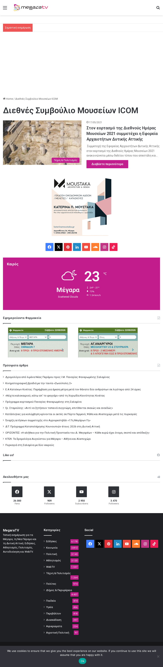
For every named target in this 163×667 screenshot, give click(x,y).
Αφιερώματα (54, 626)
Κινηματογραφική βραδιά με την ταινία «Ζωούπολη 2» (38, 383)
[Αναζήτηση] (158, 9)
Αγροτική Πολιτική (57, 632)
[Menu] (5, 9)
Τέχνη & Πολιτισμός (58, 573)
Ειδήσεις (51, 541)
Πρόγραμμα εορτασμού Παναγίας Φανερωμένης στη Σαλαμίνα (43, 401)
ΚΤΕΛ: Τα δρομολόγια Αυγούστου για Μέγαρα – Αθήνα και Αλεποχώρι (48, 438)
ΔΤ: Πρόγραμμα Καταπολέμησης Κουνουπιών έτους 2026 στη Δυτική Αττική (52, 426)
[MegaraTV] (32, 8)
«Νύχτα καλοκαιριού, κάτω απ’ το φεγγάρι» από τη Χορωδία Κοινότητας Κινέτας (55, 395)
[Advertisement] (81, 66)
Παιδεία (51, 600)
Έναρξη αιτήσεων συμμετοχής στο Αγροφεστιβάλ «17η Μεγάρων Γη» (47, 420)
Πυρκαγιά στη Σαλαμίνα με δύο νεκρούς (29, 445)
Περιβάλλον (53, 613)
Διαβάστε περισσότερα (107, 164)
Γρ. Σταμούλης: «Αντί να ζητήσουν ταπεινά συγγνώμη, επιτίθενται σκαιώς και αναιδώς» (59, 407)
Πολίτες (51, 583)
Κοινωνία (51, 547)
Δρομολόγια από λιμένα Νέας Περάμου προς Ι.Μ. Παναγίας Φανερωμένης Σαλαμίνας (57, 377)
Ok (82, 661)
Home (9, 98)
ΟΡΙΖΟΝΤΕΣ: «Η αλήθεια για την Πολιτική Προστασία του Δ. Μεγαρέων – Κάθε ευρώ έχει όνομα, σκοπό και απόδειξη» (77, 432)
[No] (158, 656)
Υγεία (49, 607)
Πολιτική (51, 554)
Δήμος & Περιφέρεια (59, 590)
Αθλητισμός (53, 560)
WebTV (50, 566)
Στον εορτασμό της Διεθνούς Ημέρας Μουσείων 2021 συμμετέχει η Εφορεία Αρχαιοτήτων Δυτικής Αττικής (122, 134)
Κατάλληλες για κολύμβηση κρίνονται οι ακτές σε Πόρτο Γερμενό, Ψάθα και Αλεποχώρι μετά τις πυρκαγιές (71, 414)
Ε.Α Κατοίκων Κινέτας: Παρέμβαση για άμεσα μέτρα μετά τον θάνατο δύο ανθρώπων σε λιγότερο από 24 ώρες (73, 389)
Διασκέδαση (53, 619)
